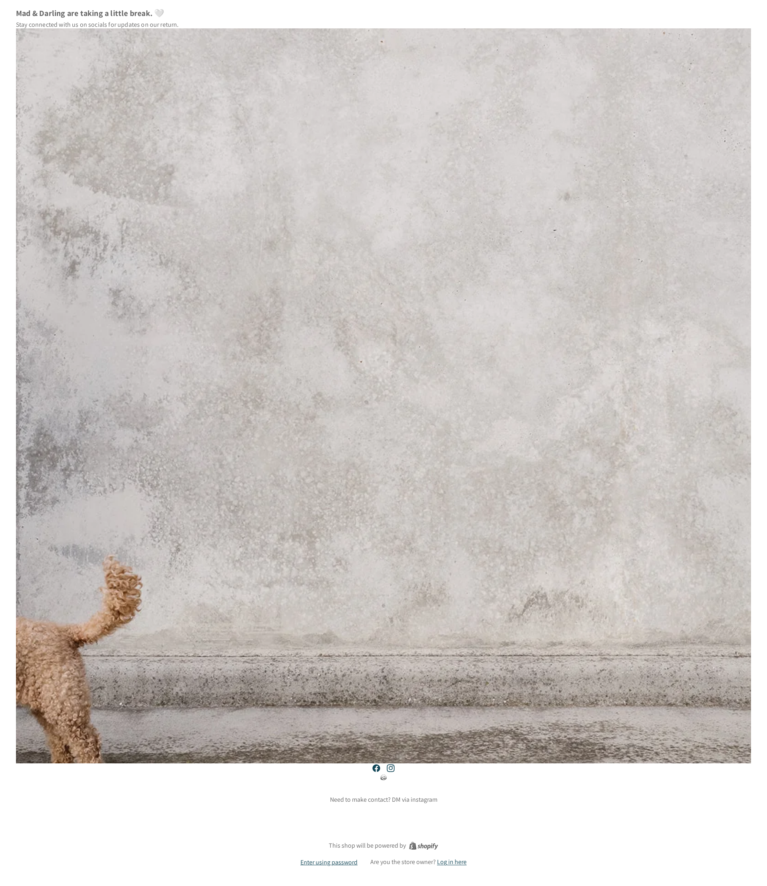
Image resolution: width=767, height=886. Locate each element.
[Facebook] (376, 768)
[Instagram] (390, 768)
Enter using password (329, 862)
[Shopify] (423, 846)
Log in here (452, 862)
